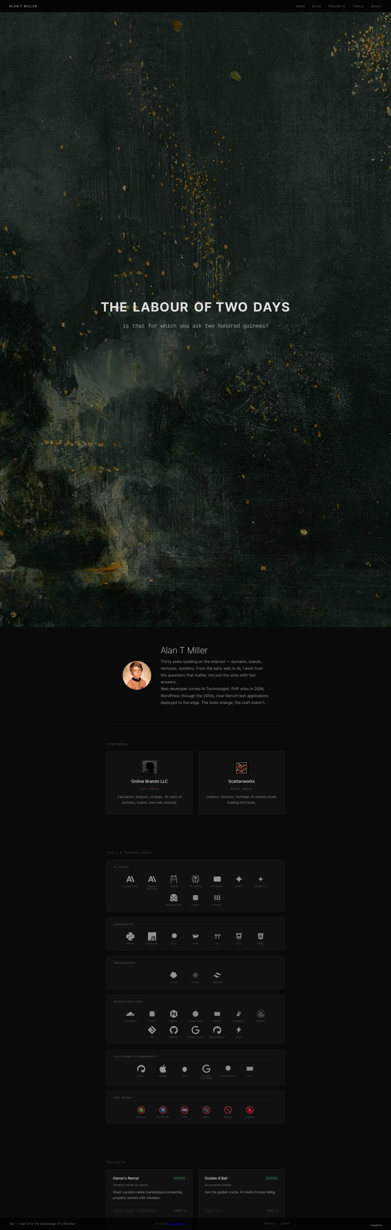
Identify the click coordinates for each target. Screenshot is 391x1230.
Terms (286, 1223)
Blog (316, 6)
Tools (358, 6)
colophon (376, 1225)
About (376, 6)
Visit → (180, 1210)
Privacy (270, 1223)
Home (300, 6)
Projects (337, 6)
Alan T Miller (23, 6)
